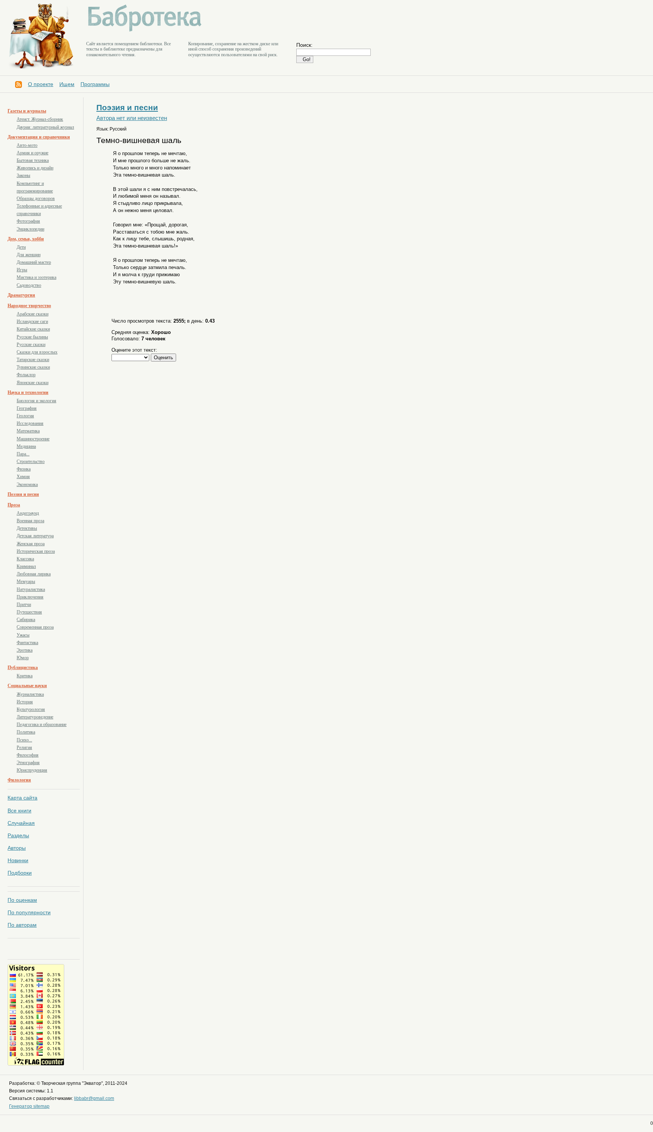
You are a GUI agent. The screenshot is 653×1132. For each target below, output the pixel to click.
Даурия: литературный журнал (45, 127)
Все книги (19, 810)
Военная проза (30, 520)
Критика (24, 676)
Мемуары (26, 581)
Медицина (26, 446)
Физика (24, 469)
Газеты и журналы (27, 111)
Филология (19, 780)
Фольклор (26, 374)
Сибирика (26, 619)
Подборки (20, 873)
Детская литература (35, 536)
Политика (26, 732)
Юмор (23, 657)
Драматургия (21, 295)
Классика (25, 559)
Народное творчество (29, 305)
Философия (28, 755)
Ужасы (23, 635)
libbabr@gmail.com (94, 1098)
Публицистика (23, 667)
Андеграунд (28, 513)
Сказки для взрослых (37, 352)
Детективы (27, 528)
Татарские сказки (33, 359)
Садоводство (29, 285)
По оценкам (22, 900)
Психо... (24, 740)
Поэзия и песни (23, 494)
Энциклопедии (30, 229)
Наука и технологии (28, 392)
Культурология (31, 709)
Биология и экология (36, 400)
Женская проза (31, 543)
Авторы (17, 848)
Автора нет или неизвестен (131, 118)
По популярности (29, 912)
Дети (21, 247)
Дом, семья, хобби (26, 239)
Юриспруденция (32, 770)
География (27, 408)
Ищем (66, 84)
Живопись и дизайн (35, 168)
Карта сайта (22, 798)
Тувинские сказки (33, 367)
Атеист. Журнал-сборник (40, 119)
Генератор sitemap (29, 1106)
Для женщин (28, 254)
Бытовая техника (33, 160)
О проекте (40, 84)
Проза (14, 505)
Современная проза (35, 627)
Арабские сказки (32, 314)
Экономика (27, 484)
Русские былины (32, 337)
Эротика (24, 650)
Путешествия (29, 612)
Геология (25, 416)
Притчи (24, 604)
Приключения (30, 597)
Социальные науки (27, 685)
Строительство (31, 461)
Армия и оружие (32, 153)
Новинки (18, 860)
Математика (28, 431)
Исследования (30, 423)
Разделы (18, 835)
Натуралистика (31, 589)
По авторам (22, 925)
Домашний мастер (34, 262)
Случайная (21, 823)
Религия (24, 747)
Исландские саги (32, 321)
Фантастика (27, 642)
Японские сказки (32, 382)
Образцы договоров (36, 198)
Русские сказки (31, 344)
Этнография (28, 762)
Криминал (26, 566)
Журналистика (30, 694)
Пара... (23, 454)
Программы (95, 84)
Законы (23, 175)
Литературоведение (35, 717)
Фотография (28, 221)
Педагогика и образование (42, 724)
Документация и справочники (39, 137)
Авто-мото (27, 145)
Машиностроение (33, 439)
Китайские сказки (33, 329)
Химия (23, 476)
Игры (22, 270)
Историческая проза (36, 551)
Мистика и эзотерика (36, 277)
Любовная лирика (34, 574)
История (25, 702)
